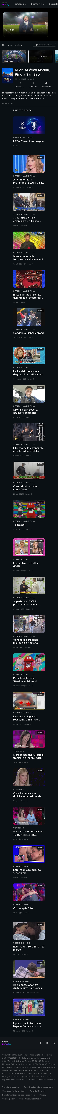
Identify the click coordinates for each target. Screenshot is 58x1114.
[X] (54, 1043)
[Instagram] (47, 1043)
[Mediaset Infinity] (5, 4)
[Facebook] (40, 1043)
